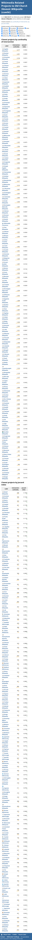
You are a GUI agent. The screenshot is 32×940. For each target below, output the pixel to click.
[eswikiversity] (3, 884)
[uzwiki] (3, 317)
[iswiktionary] (3, 849)
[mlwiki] (3, 342)
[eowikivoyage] (3, 814)
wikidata (20, 30)
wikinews (13, 32)
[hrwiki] (3, 284)
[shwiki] (3, 240)
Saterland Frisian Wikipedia (6, 828)
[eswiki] (3, 131)
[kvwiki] (3, 685)
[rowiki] (3, 90)
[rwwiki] (3, 549)
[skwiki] (3, 154)
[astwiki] (3, 325)
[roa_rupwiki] (3, 583)
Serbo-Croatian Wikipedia (5, 241)
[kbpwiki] (3, 765)
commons (5, 28)
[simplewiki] (3, 166)
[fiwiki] (3, 119)
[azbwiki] (3, 462)
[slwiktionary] (3, 912)
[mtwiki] (3, 925)
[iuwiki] (3, 675)
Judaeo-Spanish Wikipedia (5, 579)
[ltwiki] (3, 188)
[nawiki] (3, 500)
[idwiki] (3, 145)
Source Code (22, 934)
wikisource (13, 34)
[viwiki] (3, 172)
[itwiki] (3, 78)
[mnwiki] (3, 372)
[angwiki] (3, 778)
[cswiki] (3, 246)
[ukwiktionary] (3, 728)
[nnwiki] (3, 289)
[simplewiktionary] (3, 874)
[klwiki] (3, 571)
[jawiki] (3, 82)
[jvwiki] (3, 428)
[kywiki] (3, 477)
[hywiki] (3, 102)
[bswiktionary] (3, 663)
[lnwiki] (3, 741)
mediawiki (21, 28)
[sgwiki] (3, 796)
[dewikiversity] (3, 774)
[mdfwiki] (3, 563)
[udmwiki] (3, 655)
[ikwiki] (3, 504)
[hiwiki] (3, 415)
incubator (13, 28)
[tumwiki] (3, 559)
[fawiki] (3, 69)
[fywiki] (3, 454)
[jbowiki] (3, 587)
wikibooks (13, 30)
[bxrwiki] (3, 545)
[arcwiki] (3, 496)
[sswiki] (3, 646)
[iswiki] (3, 346)
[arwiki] (3, 98)
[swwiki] (3, 407)
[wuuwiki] (3, 399)
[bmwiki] (3, 732)
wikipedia (21, 32)
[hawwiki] (3, 800)
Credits (14, 934)
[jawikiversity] (3, 737)
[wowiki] (3, 492)
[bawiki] (3, 305)
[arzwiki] (3, 299)
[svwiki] (3, 86)
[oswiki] (3, 403)
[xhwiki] (3, 671)
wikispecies (22, 34)
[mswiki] (3, 321)
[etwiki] (3, 254)
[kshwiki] (3, 853)
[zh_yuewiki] (3, 197)
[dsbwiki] (3, 600)
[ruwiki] (3, 53)
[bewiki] (3, 184)
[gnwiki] (3, 596)
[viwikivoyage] (3, 898)
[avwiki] (3, 592)
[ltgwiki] (3, 527)
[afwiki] (3, 295)
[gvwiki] (3, 929)
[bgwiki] (3, 258)
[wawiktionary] (3, 667)
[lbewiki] (3, 610)
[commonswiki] (3, 223)
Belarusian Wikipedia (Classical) (6, 137)
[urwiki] (3, 280)
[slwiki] (3, 215)
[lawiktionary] (3, 894)
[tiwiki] (3, 749)
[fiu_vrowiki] (3, 916)
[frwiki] (3, 61)
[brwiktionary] (3, 761)
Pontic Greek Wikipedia (5, 518)
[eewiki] (3, 555)
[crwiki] (3, 606)
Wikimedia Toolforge (13, 937)
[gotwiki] (3, 531)
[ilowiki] (3, 446)
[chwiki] (3, 710)
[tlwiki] (3, 313)
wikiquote (5, 34)
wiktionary (22, 36)
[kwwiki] (3, 833)
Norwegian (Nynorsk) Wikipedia (6, 290)
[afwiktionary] (3, 841)
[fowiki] (3, 458)
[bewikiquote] (3, 823)
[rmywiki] (3, 651)
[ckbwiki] (3, 262)
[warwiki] (3, 386)
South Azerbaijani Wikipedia (5, 464)
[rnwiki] (3, 689)
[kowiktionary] (3, 810)
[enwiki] (3, 49)
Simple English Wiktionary (5, 876)
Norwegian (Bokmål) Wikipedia (6, 207)
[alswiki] (3, 391)
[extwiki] (3, 804)
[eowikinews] (3, 908)
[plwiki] (3, 94)
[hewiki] (3, 211)
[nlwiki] (3, 115)
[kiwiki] (3, 745)
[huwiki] (3, 162)
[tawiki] (3, 358)
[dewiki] (3, 74)
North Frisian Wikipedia (5, 442)
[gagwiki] (3, 694)
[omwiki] (3, 782)
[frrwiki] (3, 440)
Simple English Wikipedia (5, 168)
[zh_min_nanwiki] (3, 376)
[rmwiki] (3, 818)
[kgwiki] (3, 714)
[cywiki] (3, 362)
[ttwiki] (3, 309)
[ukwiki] (3, 57)
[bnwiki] (3, 350)
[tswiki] (3, 659)
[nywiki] (3, 698)
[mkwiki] (3, 180)
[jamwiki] (3, 861)
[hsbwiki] (3, 381)
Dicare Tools (7, 934)
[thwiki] (3, 227)
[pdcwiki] (3, 635)
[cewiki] (3, 411)
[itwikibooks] (3, 630)
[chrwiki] (3, 512)
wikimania (6, 32)
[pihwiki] (3, 508)
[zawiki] (3, 770)
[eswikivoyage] (3, 757)
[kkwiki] (3, 250)
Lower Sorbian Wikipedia (5, 601)
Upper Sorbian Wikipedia (5, 382)
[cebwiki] (3, 354)
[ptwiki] (3, 111)
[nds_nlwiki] (3, 888)
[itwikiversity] (3, 880)
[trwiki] (3, 127)
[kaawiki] (3, 679)
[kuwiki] (3, 432)
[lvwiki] (3, 149)
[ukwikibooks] (3, 614)
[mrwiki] (3, 468)
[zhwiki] (3, 65)
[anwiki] (3, 436)
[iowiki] (3, 419)
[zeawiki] (3, 921)
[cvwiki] (3, 338)
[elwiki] (3, 201)
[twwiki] (3, 870)
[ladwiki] (3, 577)
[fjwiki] (3, 626)
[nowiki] (3, 205)
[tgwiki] (3, 424)
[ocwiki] (3, 395)
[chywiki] (3, 866)
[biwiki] (3, 724)
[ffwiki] (3, 535)
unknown (5, 30)
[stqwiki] (3, 827)
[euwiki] (3, 235)
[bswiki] (3, 276)
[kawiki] (3, 141)
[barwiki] (3, 450)
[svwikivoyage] (3, 622)
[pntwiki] (3, 516)
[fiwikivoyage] (3, 753)
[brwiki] (3, 268)
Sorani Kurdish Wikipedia (5, 264)
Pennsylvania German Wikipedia (6, 638)
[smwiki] (3, 642)
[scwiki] (3, 857)
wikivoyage (14, 36)
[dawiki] (3, 219)
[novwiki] (3, 522)
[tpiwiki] (3, 567)
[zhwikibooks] (3, 845)
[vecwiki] (3, 472)
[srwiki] (3, 176)
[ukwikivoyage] (3, 904)
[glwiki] (3, 231)
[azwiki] (3, 192)
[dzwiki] (3, 792)
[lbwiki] (3, 366)
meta (27, 28)
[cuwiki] (13, 19)
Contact (2, 937)
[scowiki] (3, 272)
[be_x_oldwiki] (3, 135)
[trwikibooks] (3, 837)
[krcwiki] (3, 718)
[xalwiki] (3, 706)
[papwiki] (3, 539)
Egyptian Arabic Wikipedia (5, 300)
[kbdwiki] (3, 618)
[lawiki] (3, 329)
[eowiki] (3, 106)
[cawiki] (3, 158)
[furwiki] (3, 702)
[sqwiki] (3, 333)
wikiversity (6, 36)
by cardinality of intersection (19, 22)
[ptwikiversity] (3, 786)
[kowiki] (3, 123)
